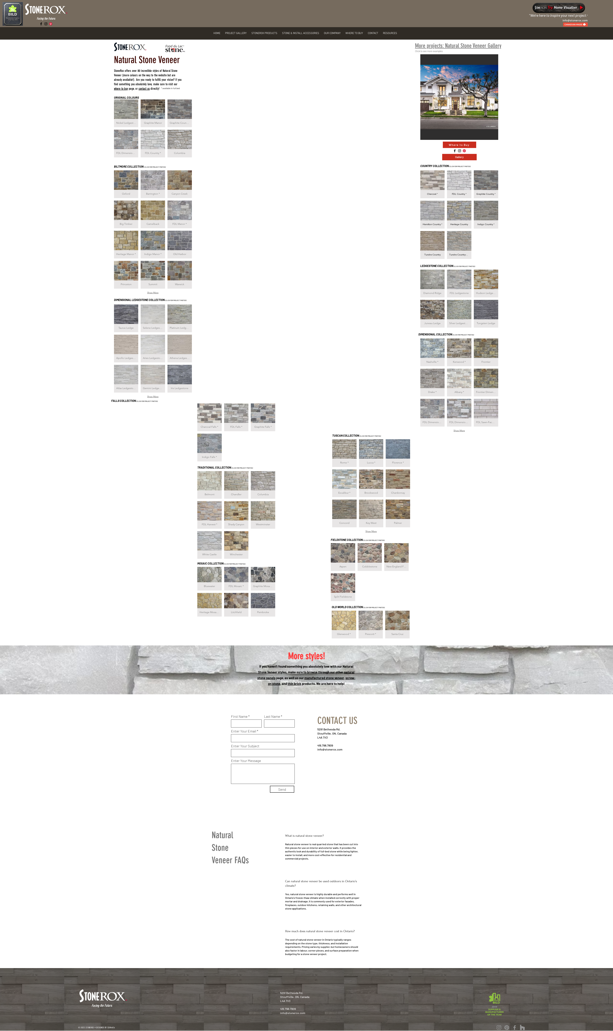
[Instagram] (46, 24)
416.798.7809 (325, 745)
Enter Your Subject (245, 746)
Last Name (272, 716)
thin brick (294, 684)
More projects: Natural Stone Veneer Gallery (458, 45)
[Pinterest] (51, 24)
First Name (239, 716)
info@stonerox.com (329, 749)
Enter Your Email (243, 731)
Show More (153, 292)
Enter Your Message (246, 760)
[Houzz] (522, 1027)
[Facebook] (41, 24)
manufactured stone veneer (324, 678)
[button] (236, 33)
